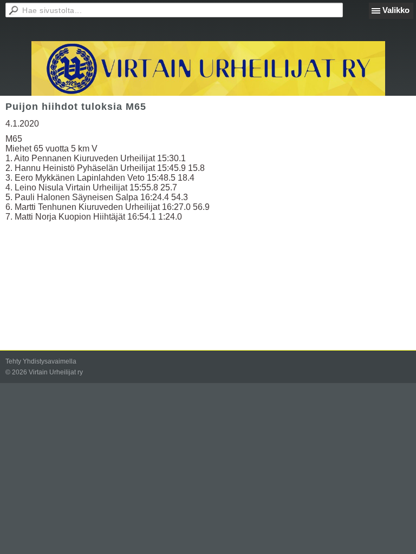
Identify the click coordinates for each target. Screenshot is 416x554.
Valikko (396, 10)
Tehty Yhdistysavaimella (40, 361)
